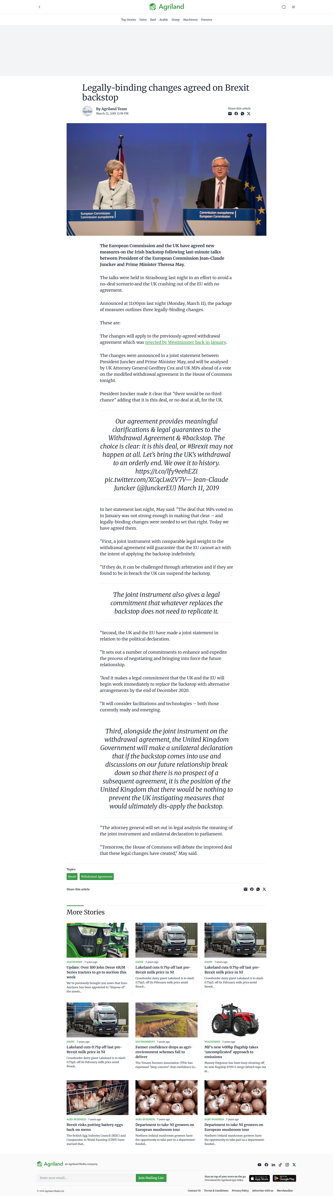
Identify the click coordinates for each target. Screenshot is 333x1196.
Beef (153, 19)
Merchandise (285, 1190)
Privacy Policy (240, 1190)
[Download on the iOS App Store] (259, 1178)
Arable (163, 19)
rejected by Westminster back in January (185, 342)
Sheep (176, 19)
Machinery (190, 19)
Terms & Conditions (216, 1190)
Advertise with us (262, 1190)
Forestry (206, 19)
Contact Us (194, 1190)
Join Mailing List (151, 1178)
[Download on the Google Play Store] (284, 1178)
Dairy (143, 19)
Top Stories (128, 19)
